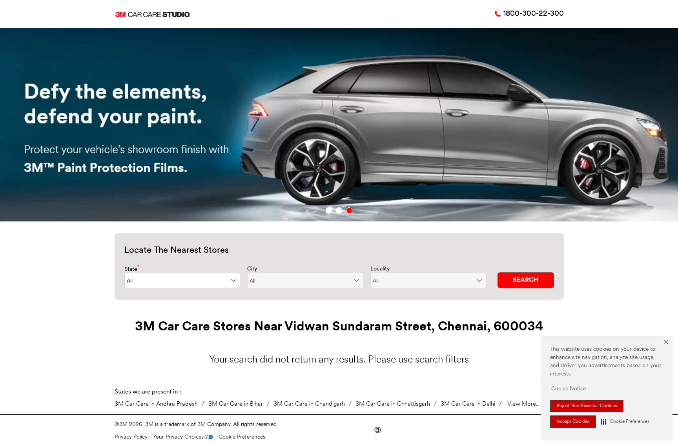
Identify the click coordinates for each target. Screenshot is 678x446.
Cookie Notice (568, 389)
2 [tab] (339, 210)
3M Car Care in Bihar (235, 404)
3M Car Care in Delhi (468, 404)
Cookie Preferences (242, 437)
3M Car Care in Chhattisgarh (392, 404)
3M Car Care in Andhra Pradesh (156, 404)
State (132, 268)
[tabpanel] (339, 124)
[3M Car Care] (153, 14)
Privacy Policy (131, 437)
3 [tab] (349, 210)
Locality (380, 269)
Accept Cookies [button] (573, 421)
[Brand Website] (377, 429)
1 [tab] (329, 210)
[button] (625, 421)
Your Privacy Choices (178, 437)
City (252, 269)
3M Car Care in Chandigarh (309, 404)
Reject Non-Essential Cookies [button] (587, 406)
